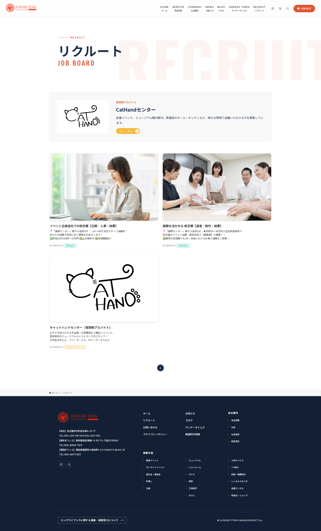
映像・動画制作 (238, 474)
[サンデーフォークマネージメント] (21, 8)
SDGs (192, 495)
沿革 (233, 427)
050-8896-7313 (73, 445)
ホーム (146, 413)
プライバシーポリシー (155, 434)
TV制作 (235, 467)
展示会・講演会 (153, 474)
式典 (148, 488)
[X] (280, 9)
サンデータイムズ (195, 427)
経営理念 (235, 441)
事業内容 (148, 453)
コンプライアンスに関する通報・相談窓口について (90, 520)
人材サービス (237, 460)
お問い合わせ (150, 427)
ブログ (189, 420)
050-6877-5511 (72, 454)
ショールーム (195, 467)
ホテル (192, 474)
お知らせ (190, 413)
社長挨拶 (235, 434)
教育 (191, 481)
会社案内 (233, 413)
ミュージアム (195, 460)
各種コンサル (237, 488)
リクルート (149, 420)
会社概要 (235, 420)
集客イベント (152, 460)
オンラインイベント (155, 467)
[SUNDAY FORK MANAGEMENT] (78, 417)
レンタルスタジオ (239, 481)
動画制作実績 (192, 434)
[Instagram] (273, 9)
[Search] (288, 9)
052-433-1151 (71, 435)
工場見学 (193, 488)
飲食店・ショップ (239, 495)
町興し (149, 481)
